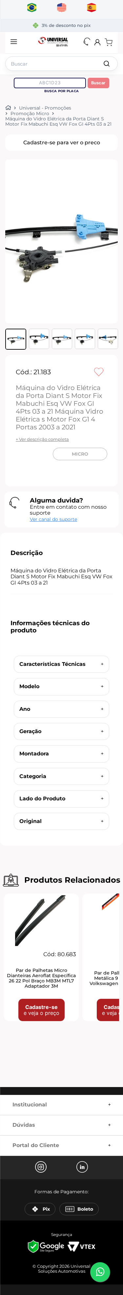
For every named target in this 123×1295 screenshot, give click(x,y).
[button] (13, 42)
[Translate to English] (61, 8)
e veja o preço (41, 1010)
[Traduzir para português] (32, 8)
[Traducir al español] (91, 8)
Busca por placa (61, 91)
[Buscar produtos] (107, 64)
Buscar (98, 82)
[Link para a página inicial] (9, 108)
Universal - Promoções (45, 108)
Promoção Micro (29, 113)
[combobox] (61, 62)
